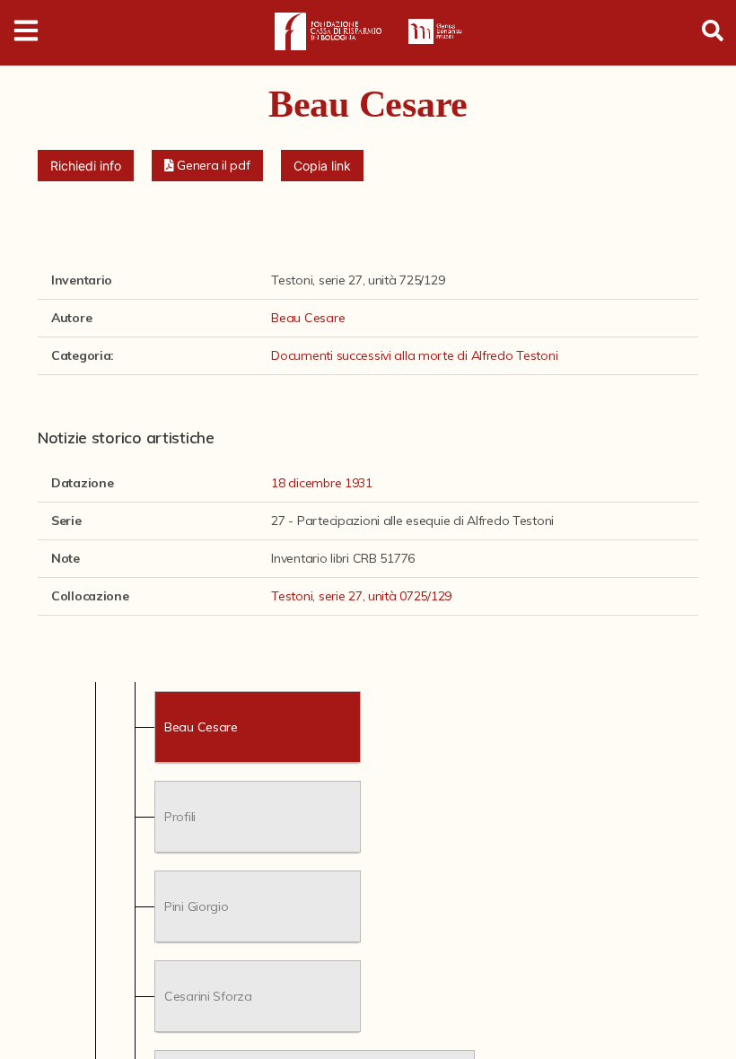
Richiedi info (85, 165)
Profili (180, 816)
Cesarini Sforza (208, 995)
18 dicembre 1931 (321, 483)
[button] (207, 165)
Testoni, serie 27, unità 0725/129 (361, 596)
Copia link (322, 165)
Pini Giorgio (196, 905)
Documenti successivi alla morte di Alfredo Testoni (414, 355)
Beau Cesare (308, 318)
